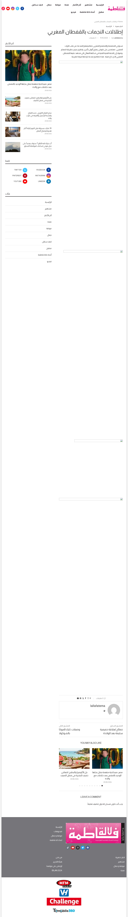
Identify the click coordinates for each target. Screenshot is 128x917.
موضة (58, 5)
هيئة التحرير (57, 862)
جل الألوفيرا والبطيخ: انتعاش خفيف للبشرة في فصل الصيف (38, 99)
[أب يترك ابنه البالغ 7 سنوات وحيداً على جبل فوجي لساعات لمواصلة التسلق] (12, 147)
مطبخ (101, 12)
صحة (66, 5)
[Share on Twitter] (83, 698)
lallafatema (118, 38)
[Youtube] (8, 8)
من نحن (59, 857)
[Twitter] (17, 8)
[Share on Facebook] (85, 698)
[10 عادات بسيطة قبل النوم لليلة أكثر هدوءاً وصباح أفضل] (12, 132)
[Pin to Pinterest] (80, 698)
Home (120, 21)
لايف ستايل (37, 5)
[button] (62, 767)
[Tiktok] (3, 8)
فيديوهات (58, 831)
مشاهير (88, 5)
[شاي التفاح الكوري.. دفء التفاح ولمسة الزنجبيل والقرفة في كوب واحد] (12, 117)
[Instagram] (12, 8)
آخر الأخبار (77, 5)
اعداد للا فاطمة (56, 840)
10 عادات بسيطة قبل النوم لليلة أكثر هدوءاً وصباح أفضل (38, 129)
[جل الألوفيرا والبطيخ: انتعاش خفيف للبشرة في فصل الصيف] (74, 758)
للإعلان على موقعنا (54, 866)
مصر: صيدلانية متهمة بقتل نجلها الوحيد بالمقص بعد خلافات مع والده (107, 775)
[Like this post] (88, 698)
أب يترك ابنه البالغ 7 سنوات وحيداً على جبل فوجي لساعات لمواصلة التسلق (37, 144)
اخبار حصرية (120, 857)
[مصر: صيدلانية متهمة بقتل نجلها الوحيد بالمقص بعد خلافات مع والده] (107, 758)
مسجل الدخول (105, 804)
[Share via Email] (78, 698)
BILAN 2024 (57, 871)
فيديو (73, 12)
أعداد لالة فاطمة (87, 12)
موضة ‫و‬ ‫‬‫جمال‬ (56, 836)
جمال (49, 5)
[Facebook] (22, 8)
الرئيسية (100, 5)
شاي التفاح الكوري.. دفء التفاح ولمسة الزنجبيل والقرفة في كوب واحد (39, 115)
